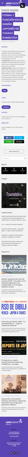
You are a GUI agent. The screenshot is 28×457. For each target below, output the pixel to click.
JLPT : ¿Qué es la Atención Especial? (12, 224)
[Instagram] (14, 453)
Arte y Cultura (5, 10)
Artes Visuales (14, 10)
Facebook (6, 107)
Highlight (17, 396)
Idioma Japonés (18, 318)
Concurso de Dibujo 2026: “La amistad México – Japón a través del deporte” (13, 323)
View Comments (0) (14, 151)
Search (25, 158)
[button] (2, 3)
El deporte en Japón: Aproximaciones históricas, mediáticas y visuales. (12, 362)
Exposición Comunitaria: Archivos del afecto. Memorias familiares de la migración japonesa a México (12, 243)
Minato (23, 318)
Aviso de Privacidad (14, 436)
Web (4, 90)
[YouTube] (18, 453)
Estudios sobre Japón (13, 357)
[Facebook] (11, 453)
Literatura (10, 276)
